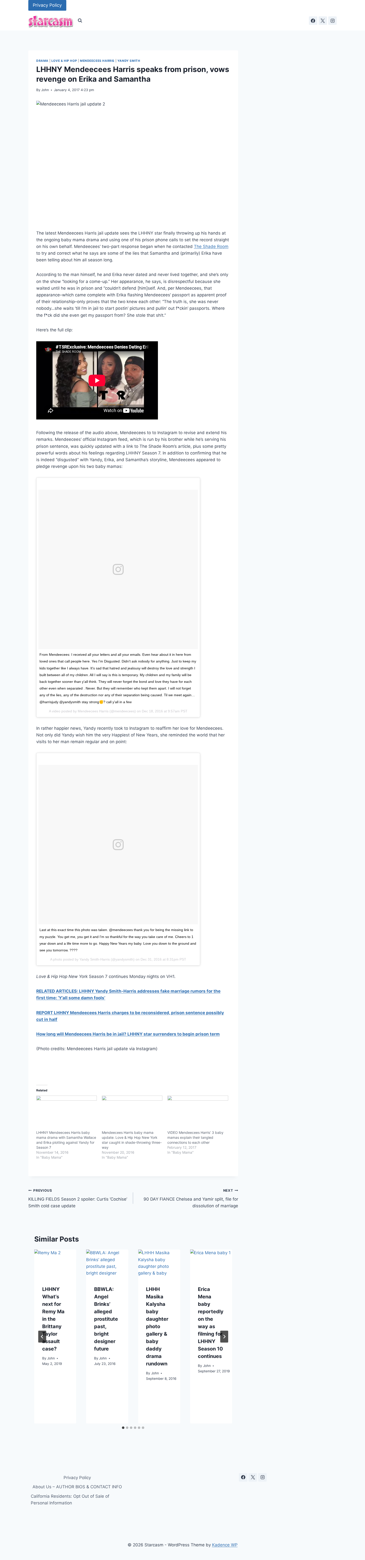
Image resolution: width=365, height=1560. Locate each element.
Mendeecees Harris (97, 61)
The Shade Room (211, 246)
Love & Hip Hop (64, 61)
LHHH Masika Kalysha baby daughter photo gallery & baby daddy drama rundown (157, 1326)
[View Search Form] (79, 20)
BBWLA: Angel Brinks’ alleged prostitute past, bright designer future (106, 1319)
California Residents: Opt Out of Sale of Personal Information (70, 1499)
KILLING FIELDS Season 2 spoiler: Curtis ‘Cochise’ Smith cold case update (77, 1198)
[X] (323, 20)
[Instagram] (332, 20)
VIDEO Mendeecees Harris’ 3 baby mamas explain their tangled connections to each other (195, 1137)
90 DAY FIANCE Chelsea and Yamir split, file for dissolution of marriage (191, 1198)
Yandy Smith (128, 61)
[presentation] (55, 1263)
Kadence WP (225, 1544)
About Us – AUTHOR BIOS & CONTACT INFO (77, 1486)
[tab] (123, 1427)
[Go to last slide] (42, 1337)
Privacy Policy (47, 5)
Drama (42, 61)
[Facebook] (313, 20)
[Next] (224, 1337)
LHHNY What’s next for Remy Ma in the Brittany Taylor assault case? (53, 1319)
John (45, 90)
